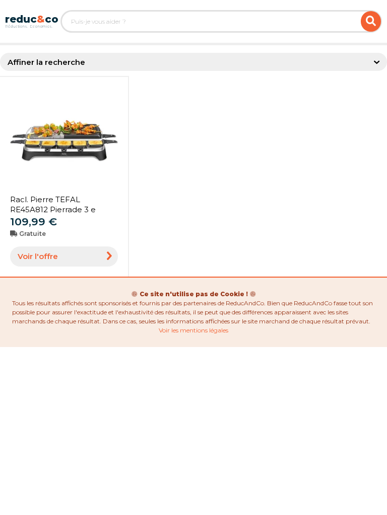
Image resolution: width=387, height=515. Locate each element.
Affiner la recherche (46, 62)
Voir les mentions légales (193, 330)
